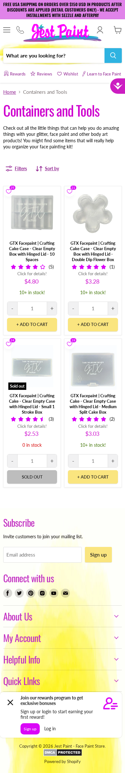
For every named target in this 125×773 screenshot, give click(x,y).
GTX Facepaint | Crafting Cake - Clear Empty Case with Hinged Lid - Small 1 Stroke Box (32, 404)
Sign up (98, 554)
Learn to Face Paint (104, 73)
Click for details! (32, 273)
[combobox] (53, 55)
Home (9, 92)
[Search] (113, 55)
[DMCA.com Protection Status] (62, 754)
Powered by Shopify (62, 761)
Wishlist (70, 73)
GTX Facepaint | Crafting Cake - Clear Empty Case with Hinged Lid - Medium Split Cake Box (93, 404)
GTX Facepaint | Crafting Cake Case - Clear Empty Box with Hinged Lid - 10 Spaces (32, 251)
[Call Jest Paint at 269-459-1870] (20, 30)
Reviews (44, 73)
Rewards (18, 73)
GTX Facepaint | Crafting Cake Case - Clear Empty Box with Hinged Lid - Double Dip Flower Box (93, 251)
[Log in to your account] (100, 30)
